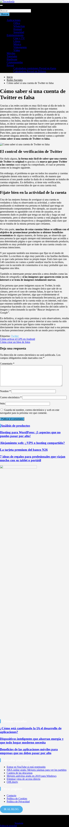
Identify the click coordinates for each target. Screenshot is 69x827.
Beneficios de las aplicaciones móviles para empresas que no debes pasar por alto (29, 751)
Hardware (12, 59)
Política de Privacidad (18, 801)
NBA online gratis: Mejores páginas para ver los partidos (36, 769)
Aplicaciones (13, 20)
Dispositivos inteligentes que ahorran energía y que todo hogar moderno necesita (32, 740)
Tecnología (19, 823)
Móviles (11, 53)
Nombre (5, 391)
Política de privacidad (8, 825)
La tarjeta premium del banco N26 (24, 449)
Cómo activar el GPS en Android (17, 339)
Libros (16, 41)
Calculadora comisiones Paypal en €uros (34, 68)
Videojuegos (20, 47)
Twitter (15, 336)
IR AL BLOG (11, 809)
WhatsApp (19, 26)
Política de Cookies (17, 798)
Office (16, 23)
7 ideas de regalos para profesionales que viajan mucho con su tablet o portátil (32, 458)
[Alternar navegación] (1, 5)
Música (17, 44)
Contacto (11, 795)
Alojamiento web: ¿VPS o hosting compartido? (32, 443)
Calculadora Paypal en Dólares (29, 71)
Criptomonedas (15, 62)
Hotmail (17, 29)
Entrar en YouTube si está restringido (26, 766)
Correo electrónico (11, 397)
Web (2, 403)
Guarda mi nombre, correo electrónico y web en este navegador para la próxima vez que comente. (29, 411)
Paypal (10, 65)
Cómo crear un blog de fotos (15, 342)
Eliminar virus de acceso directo (23, 779)
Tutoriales (12, 56)
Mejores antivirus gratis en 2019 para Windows (31, 775)
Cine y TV (19, 38)
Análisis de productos (15, 425)
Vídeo (16, 50)
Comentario (7, 363)
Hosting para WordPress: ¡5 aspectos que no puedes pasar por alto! (30, 434)
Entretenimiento (15, 35)
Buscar (3, 7)
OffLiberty (12, 782)
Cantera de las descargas (19, 772)
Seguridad (18, 32)
